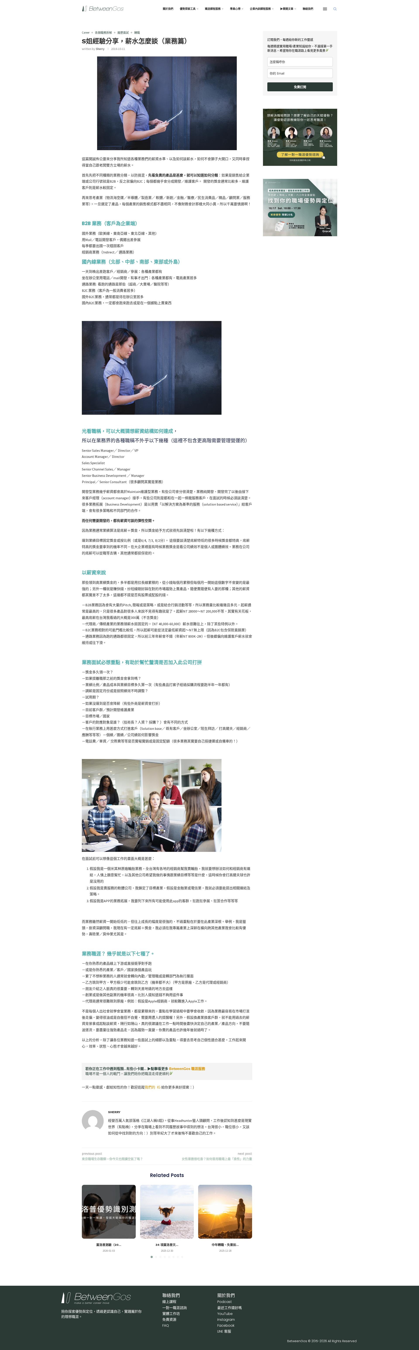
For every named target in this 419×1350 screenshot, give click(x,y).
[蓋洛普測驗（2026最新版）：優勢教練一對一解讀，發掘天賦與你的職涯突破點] (109, 1212)
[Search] (335, 9)
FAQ (165, 1325)
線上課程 (169, 1301)
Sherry (100, 49)
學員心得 (235, 8)
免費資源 (169, 1319)
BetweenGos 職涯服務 (187, 1069)
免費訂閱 (300, 87)
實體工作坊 (171, 1313)
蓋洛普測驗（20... (108, 1244)
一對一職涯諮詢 (174, 1307)
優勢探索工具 (188, 8)
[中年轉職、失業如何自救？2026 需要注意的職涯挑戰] (225, 1212)
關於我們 (168, 8)
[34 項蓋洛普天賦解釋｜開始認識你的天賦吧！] (167, 1212)
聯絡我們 (308, 8)
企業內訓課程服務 (260, 8)
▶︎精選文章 (286, 8)
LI (224, 1331)
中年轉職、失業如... (225, 1244)
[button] (87, 1221)
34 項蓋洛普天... (167, 1244)
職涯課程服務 (213, 8)
